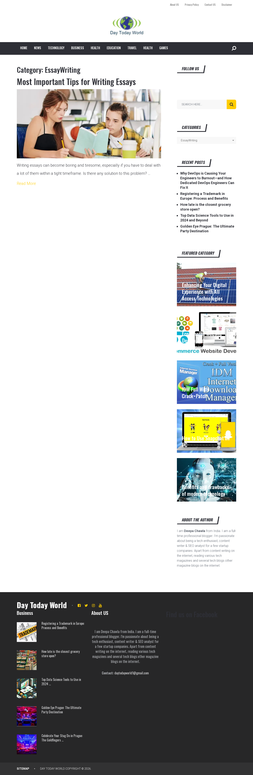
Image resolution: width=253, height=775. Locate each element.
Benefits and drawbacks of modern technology (205, 490)
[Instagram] (93, 605)
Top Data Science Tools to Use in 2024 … (61, 681)
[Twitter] (86, 605)
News (37, 47)
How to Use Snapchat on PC (206, 441)
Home (23, 47)
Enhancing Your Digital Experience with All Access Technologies (204, 292)
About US (174, 5)
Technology (56, 47)
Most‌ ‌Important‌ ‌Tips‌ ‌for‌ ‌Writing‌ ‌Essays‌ (76, 81)
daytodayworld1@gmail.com (131, 673)
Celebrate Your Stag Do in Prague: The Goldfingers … (62, 737)
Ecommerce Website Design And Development (202, 340)
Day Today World (42, 605)
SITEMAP (23, 768)
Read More (26, 183)
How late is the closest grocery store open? (61, 653)
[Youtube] (100, 605)
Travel (132, 47)
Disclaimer (227, 5)
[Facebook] (79, 605)
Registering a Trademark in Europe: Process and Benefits (63, 625)
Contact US (210, 5)
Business (77, 47)
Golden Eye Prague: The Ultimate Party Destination (61, 709)
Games (163, 47)
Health (95, 47)
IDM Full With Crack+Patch (195, 392)
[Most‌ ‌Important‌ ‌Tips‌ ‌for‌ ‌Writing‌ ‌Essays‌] (89, 123)
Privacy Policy (192, 5)
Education (114, 47)
